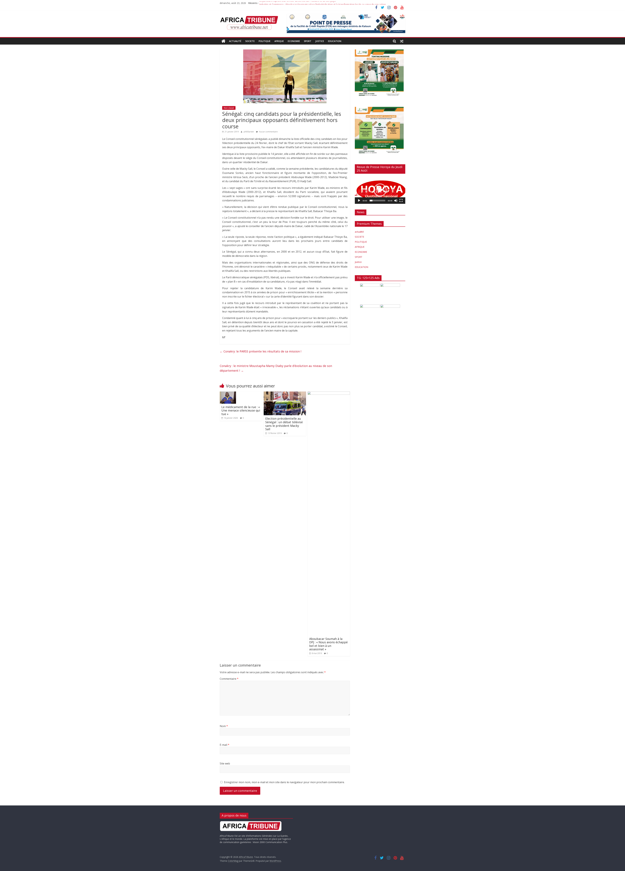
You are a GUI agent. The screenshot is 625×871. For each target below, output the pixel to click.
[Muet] (395, 200)
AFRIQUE (279, 41)
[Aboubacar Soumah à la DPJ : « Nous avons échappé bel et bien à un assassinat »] (329, 393)
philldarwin (249, 131)
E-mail (224, 745)
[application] (380, 190)
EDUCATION (334, 41)
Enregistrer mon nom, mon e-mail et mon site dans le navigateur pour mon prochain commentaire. (284, 782)
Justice (319, 41)
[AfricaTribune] (223, 41)
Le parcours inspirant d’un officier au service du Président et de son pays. (297, 3)
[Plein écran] (401, 200)
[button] (380, 189)
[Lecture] (359, 200)
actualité (235, 41)
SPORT (307, 41)
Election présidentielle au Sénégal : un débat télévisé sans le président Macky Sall (284, 424)
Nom (224, 726)
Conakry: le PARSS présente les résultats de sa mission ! (260, 351)
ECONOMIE (294, 41)
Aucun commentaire (268, 131)
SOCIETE (250, 41)
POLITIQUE (265, 41)
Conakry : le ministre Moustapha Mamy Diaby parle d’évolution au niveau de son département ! (276, 368)
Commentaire (229, 679)
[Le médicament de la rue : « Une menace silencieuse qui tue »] (228, 393)
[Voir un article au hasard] (401, 41)
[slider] (377, 200)
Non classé (229, 108)
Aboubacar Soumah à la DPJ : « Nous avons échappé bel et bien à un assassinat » (328, 644)
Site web (225, 763)
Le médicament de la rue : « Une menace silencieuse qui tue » (240, 410)
